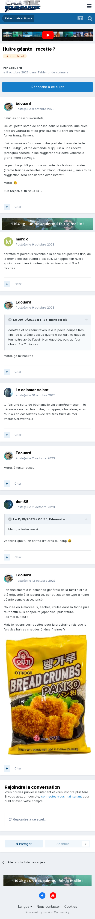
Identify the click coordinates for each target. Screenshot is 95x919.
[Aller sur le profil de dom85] (8, 504)
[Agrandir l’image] (47, 694)
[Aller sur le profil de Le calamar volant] (8, 392)
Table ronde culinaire (53, 72)
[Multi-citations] (7, 207)
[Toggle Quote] (10, 319)
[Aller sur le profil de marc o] (8, 241)
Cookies (70, 906)
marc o (22, 239)
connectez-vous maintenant (61, 796)
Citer (18, 206)
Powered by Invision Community (47, 912)
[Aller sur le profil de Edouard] (8, 106)
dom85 (22, 501)
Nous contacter (48, 906)
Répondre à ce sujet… (29, 819)
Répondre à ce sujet (47, 87)
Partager (25, 844)
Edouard (15, 67)
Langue (24, 906)
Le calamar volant (32, 389)
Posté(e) (35, 109)
